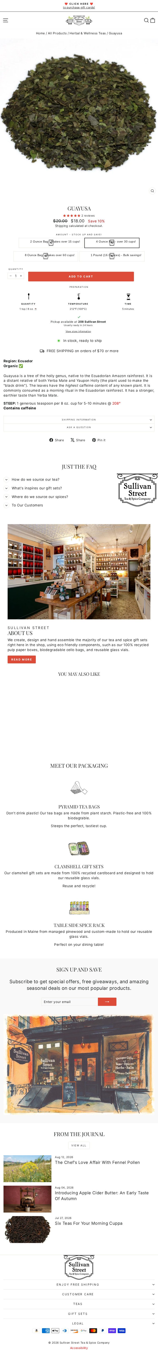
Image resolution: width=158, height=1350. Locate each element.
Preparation (79, 287)
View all (78, 1145)
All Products (57, 33)
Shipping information (79, 419)
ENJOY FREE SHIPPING (78, 1284)
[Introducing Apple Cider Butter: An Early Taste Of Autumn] (27, 1199)
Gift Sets (78, 1313)
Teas (78, 1304)
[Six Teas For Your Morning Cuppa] (27, 1229)
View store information (78, 331)
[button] (72, 215)
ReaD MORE (21, 659)
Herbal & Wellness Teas (88, 33)
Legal (78, 1323)
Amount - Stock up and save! (79, 234)
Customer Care (78, 1294)
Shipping (61, 226)
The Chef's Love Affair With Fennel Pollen (97, 1162)
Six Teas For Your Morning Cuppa (88, 1223)
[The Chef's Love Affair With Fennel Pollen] (27, 1168)
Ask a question (79, 427)
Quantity (15, 269)
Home (40, 33)
